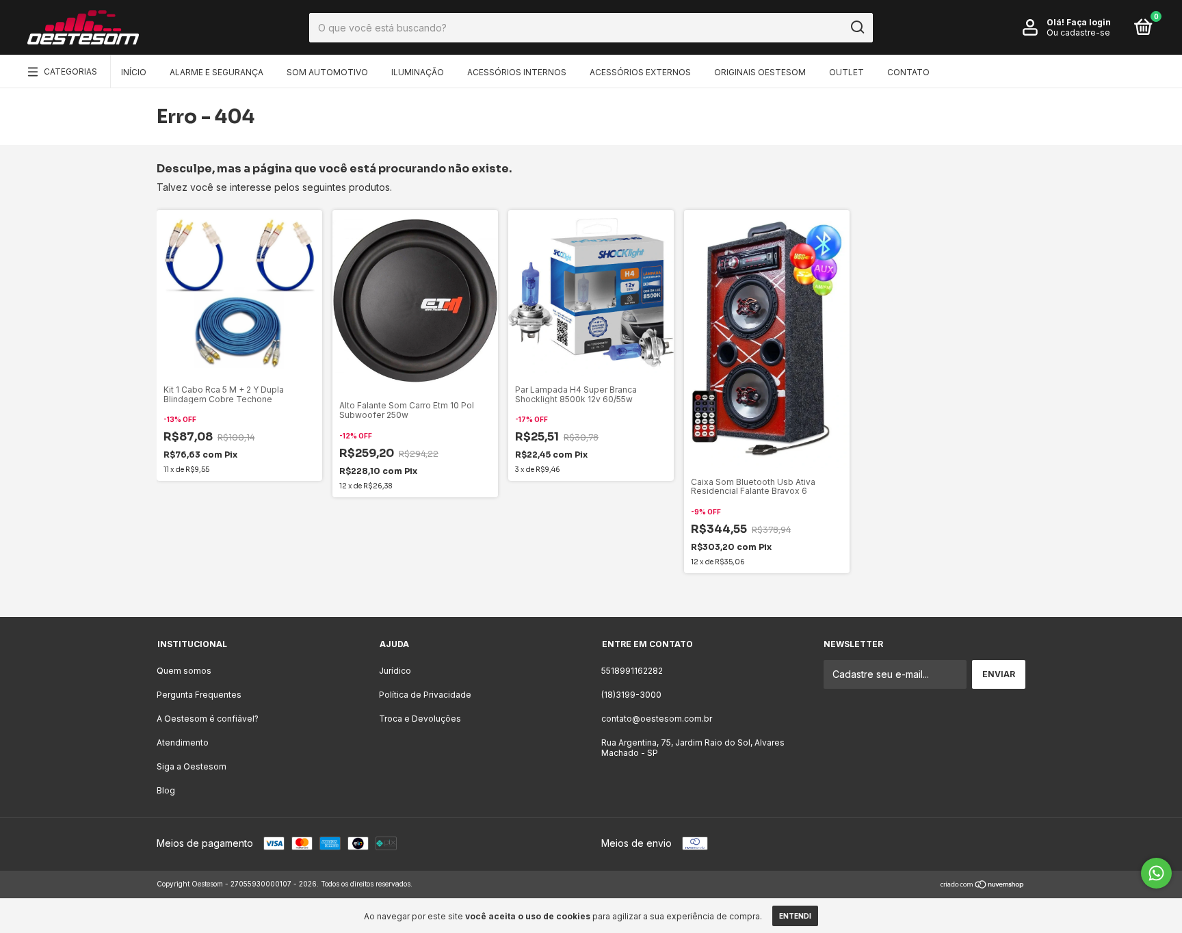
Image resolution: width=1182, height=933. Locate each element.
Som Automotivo (327, 72)
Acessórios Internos (516, 72)
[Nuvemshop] (982, 885)
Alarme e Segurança (216, 72)
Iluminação (417, 72)
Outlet (846, 72)
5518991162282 (632, 671)
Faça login (1088, 22)
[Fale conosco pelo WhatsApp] (1156, 873)
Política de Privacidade (425, 694)
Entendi (795, 916)
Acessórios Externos (640, 72)
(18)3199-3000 (631, 694)
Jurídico (395, 671)
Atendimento (183, 742)
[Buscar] (856, 27)
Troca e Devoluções (420, 718)
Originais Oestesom (760, 72)
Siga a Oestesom (191, 766)
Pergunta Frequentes (199, 694)
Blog (166, 790)
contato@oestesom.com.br (656, 718)
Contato (908, 72)
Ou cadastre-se (1078, 32)
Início (133, 72)
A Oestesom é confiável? (208, 718)
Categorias (70, 71)
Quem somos (184, 671)
